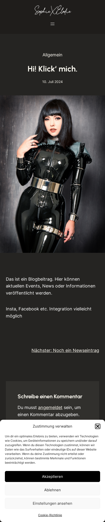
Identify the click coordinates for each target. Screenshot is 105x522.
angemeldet (50, 407)
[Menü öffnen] (52, 24)
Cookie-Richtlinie (50, 515)
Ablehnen (52, 490)
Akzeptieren (52, 476)
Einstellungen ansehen (52, 503)
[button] (97, 426)
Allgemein (52, 54)
